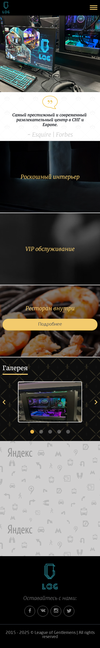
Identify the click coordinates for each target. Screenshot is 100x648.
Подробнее (50, 324)
